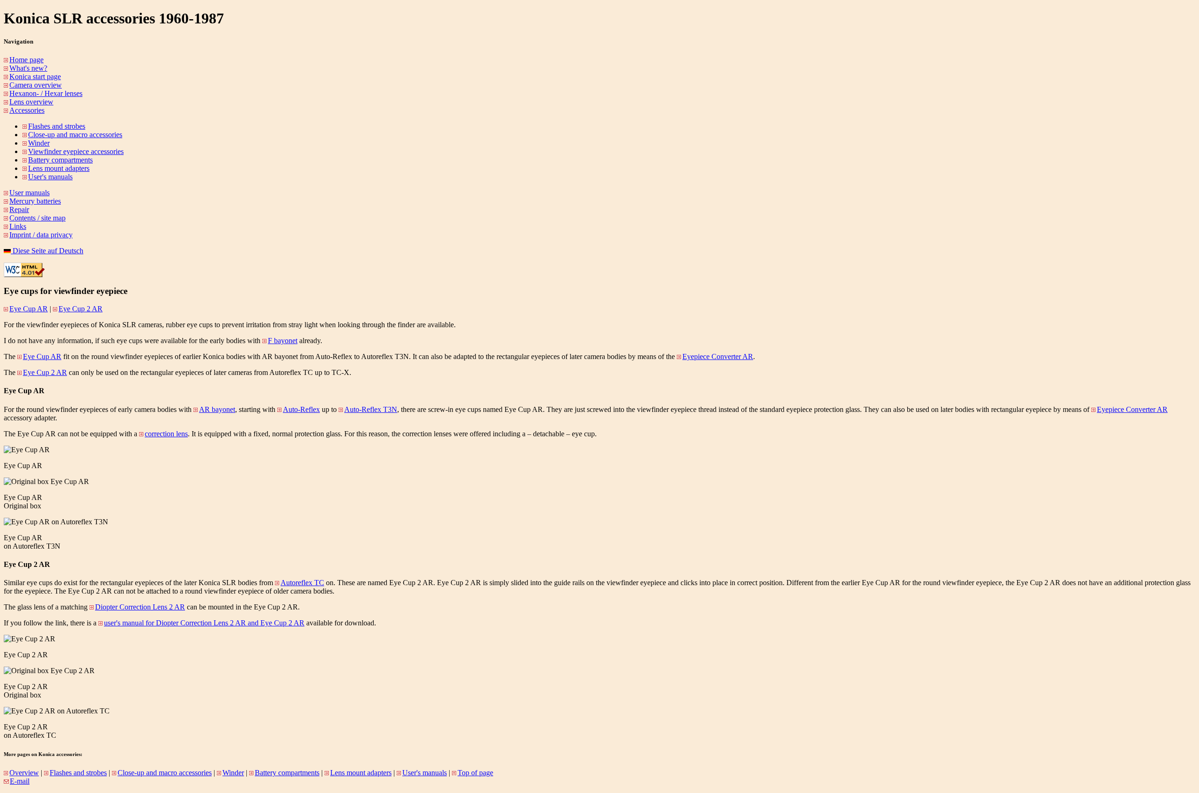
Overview (24, 773)
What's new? (28, 68)
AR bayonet (217, 409)
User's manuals (50, 177)
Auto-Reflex (301, 409)
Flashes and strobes (56, 126)
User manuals (29, 193)
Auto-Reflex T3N (370, 409)
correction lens (166, 434)
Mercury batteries (35, 201)
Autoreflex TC (302, 583)
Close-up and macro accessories (75, 135)
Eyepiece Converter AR (717, 356)
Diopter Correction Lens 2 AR (140, 607)
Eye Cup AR (28, 309)
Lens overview (31, 102)
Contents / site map (37, 218)
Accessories (26, 110)
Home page (26, 60)
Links (17, 226)
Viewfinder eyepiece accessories (76, 151)
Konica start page (35, 77)
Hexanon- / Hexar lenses (45, 93)
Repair (19, 209)
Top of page (475, 773)
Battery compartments (60, 160)
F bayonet (282, 341)
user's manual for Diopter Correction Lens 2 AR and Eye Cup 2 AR (204, 623)
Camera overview (35, 85)
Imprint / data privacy (41, 235)
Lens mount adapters (58, 168)
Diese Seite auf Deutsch (47, 251)
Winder (39, 143)
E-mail (20, 781)
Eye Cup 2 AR (81, 309)
